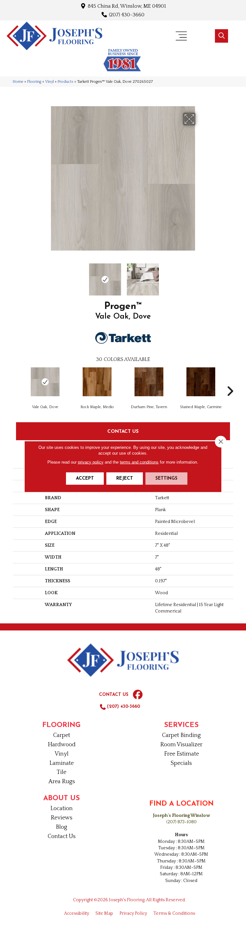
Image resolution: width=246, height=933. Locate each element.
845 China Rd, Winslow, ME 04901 (127, 6)
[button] (221, 36)
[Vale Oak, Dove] (45, 382)
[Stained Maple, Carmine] (201, 382)
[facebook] (138, 695)
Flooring (34, 82)
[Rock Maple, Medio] (97, 382)
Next (200, 276)
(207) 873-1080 (181, 822)
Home (18, 82)
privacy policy (90, 462)
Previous (46, 276)
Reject (124, 478)
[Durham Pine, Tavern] (149, 382)
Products (65, 82)
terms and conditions (139, 462)
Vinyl (49, 82)
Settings (166, 478)
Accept (85, 478)
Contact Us (123, 431)
